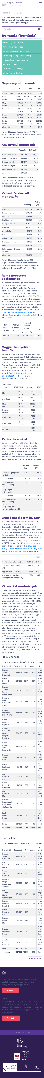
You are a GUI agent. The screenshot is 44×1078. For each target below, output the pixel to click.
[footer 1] (22, 1042)
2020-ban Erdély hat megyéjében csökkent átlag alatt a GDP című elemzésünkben (22, 548)
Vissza (10, 990)
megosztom (35, 958)
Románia (6, 13)
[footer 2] (22, 1055)
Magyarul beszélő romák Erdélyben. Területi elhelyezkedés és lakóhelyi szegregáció (20, 312)
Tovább (10, 1018)
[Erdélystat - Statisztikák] (11, 4)
